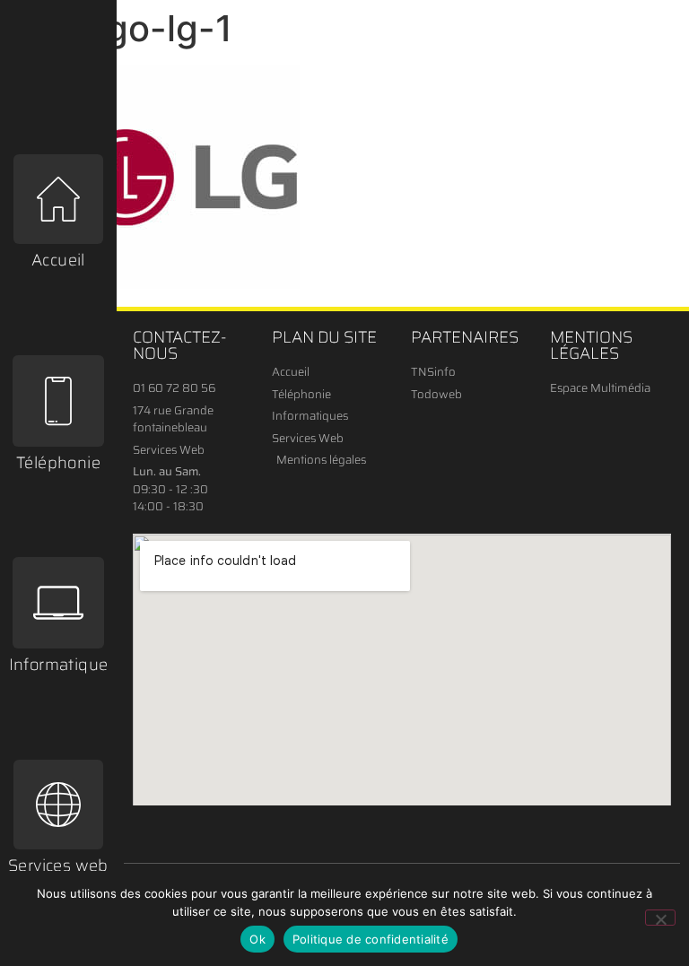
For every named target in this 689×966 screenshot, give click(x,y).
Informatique (59, 664)
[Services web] (58, 804)
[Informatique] (58, 602)
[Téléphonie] (58, 401)
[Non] (660, 917)
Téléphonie (58, 462)
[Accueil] (58, 199)
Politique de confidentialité (370, 939)
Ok (257, 939)
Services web (58, 865)
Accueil (58, 260)
